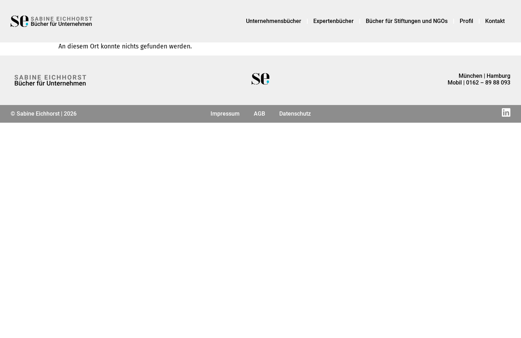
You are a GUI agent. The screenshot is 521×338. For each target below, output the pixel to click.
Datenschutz (295, 113)
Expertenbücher (333, 21)
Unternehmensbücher (273, 21)
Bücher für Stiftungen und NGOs (407, 21)
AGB (259, 113)
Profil (466, 21)
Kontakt (495, 21)
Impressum (225, 113)
